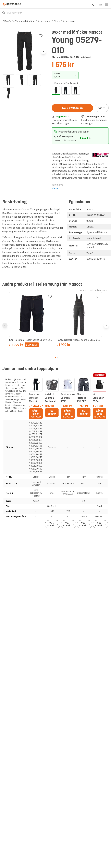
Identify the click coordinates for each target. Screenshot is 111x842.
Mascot (55, 188)
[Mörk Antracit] (56, 90)
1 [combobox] (100, 108)
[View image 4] (8, 93)
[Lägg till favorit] (40, 35)
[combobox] (65, 75)
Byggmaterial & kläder (23, 21)
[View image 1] (8, 80)
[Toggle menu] (107, 4)
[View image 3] (35, 80)
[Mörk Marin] (65, 90)
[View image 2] (21, 80)
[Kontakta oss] (94, 4)
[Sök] (3, 12)
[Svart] (75, 90)
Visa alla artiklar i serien (92, 290)
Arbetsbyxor (68, 21)
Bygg (7, 21)
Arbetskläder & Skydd (48, 21)
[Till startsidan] (11, 4)
